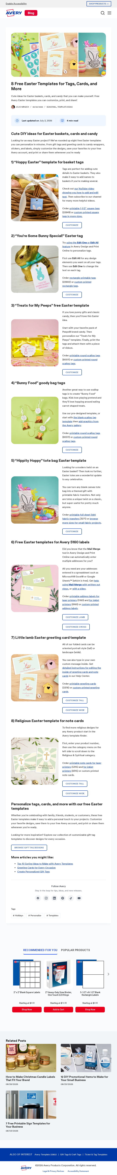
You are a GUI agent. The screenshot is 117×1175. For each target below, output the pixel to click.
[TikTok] (71, 898)
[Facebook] (38, 898)
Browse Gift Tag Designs (29, 847)
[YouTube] (79, 898)
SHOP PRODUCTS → (99, 4)
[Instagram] (46, 898)
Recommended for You (40, 950)
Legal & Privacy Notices (53, 1171)
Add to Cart (58, 1009)
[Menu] (109, 13)
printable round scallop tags (84, 355)
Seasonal (52, 107)
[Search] (103, 13)
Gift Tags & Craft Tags (70, 1154)
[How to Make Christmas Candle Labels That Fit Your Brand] (31, 1058)
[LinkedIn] (54, 898)
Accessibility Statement (78, 1171)
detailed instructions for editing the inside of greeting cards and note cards (81, 671)
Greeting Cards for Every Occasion (36, 867)
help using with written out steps (81, 584)
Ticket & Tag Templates (96, 1154)
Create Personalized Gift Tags (33, 871)
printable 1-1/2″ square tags (84, 208)
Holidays (18, 915)
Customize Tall (75, 700)
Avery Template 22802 (46, 1154)
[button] (108, 974)
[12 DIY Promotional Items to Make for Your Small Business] (86, 1058)
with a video (79, 588)
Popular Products (75, 950)
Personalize (34, 915)
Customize (72, 225)
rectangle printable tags (82, 277)
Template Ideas (65, 107)
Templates (52, 915)
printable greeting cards (82, 683)
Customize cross (76, 627)
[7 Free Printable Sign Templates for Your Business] (31, 1105)
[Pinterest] (63, 898)
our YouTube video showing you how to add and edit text (80, 192)
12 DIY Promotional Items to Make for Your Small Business (84, 1078)
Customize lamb (75, 617)
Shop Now (27, 1009)
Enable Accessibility (16, 3)
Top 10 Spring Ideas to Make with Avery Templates (45, 863)
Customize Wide (75, 710)
